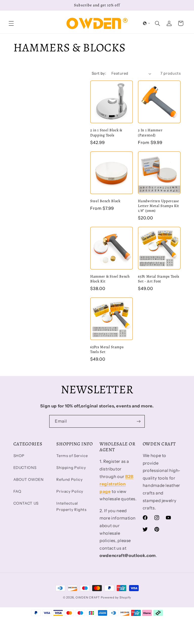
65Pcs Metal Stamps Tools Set (107, 349)
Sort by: (99, 73)
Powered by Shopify (116, 597)
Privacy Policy (69, 491)
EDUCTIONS (25, 467)
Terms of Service (72, 455)
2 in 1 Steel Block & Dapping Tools (106, 132)
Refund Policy (69, 479)
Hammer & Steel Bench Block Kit (110, 279)
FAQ (17, 491)
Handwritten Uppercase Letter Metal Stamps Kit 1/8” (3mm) (158, 206)
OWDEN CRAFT (88, 597)
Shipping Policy (71, 467)
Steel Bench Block (105, 201)
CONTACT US (26, 503)
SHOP (19, 455)
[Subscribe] (138, 421)
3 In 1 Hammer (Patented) (150, 132)
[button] (11, 23)
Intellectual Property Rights (71, 506)
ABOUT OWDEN (28, 479)
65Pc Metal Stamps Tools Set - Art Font (158, 279)
